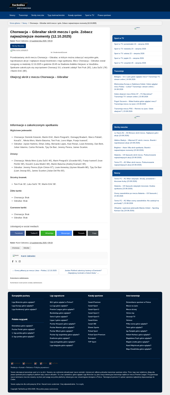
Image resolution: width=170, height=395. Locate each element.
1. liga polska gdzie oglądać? (23, 333)
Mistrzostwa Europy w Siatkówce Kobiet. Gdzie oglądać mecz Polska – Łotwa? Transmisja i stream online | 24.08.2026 (136, 86)
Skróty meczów (37, 15)
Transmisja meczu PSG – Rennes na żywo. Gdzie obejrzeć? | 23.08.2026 (133, 110)
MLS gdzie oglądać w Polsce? (61, 302)
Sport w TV (89, 15)
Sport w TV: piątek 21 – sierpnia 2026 (129, 58)
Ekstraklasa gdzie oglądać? (22, 326)
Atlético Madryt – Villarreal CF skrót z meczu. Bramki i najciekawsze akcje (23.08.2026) (135, 141)
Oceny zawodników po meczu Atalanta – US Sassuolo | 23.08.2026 (136, 194)
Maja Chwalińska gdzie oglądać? (138, 349)
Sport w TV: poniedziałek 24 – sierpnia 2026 (131, 44)
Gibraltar (26, 248)
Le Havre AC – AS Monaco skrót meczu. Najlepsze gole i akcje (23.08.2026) (136, 134)
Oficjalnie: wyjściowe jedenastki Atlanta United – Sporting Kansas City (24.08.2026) (136, 209)
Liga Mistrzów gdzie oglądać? (23, 302)
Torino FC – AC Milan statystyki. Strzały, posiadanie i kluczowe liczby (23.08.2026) (134, 180)
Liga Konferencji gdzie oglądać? (24, 309)
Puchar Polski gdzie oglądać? (23, 329)
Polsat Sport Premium (96, 335)
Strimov (129, 320)
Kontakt (22, 367)
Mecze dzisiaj (131, 309)
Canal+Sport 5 (93, 317)
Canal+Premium (94, 302)
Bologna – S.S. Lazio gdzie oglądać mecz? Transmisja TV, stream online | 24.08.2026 (137, 78)
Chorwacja (15, 248)
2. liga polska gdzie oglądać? (23, 337)
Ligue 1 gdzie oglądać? (59, 320)
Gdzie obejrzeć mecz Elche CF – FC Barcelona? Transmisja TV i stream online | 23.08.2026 (133, 95)
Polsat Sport (93, 331)
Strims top (130, 313)
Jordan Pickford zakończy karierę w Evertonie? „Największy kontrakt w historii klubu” (83, 271)
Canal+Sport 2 (93, 309)
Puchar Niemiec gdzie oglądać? (62, 327)
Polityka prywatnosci (41, 367)
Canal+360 (92, 324)
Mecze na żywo (132, 306)
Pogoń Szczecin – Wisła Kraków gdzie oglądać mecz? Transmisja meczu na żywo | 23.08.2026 (135, 102)
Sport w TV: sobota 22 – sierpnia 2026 (129, 53)
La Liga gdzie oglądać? (59, 306)
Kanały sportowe (75, 15)
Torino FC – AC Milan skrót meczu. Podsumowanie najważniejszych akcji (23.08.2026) (134, 163)
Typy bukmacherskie (56, 15)
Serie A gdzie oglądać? (59, 317)
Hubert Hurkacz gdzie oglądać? (138, 335)
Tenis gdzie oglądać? (134, 327)
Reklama (29, 367)
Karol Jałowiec (22, 41)
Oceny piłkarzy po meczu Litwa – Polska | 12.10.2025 (34, 270)
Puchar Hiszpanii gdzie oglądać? (62, 324)
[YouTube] (53, 363)
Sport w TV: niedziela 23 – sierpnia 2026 (130, 49)
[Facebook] (13, 261)
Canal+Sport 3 (93, 313)
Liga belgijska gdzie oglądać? (61, 345)
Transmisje (23, 15)
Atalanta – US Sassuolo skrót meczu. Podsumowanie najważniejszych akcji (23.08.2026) (135, 156)
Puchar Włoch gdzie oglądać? (61, 331)
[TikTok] (43, 363)
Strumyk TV (130, 317)
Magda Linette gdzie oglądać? (137, 342)
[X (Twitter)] (36, 363)
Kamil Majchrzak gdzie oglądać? (138, 345)
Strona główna (15, 23)
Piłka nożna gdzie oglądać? (137, 324)
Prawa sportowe (104, 15)
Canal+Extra (92, 320)
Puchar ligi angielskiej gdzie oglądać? (65, 335)
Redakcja (14, 367)
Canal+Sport (93, 306)
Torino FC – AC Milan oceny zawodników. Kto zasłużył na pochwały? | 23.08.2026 (136, 202)
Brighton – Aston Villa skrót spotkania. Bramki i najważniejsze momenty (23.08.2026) (132, 149)
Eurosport (92, 338)
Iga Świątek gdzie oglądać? (136, 331)
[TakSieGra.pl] (19, 8)
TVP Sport (92, 342)
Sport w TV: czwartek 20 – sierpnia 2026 (130, 63)
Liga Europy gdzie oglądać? (23, 306)
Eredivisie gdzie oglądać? (60, 338)
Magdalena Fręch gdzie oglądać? (139, 338)
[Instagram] (20, 261)
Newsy (12, 15)
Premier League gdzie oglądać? (62, 309)
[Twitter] (16, 261)
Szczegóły (80, 384)
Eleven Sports (93, 327)
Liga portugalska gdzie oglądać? (62, 342)
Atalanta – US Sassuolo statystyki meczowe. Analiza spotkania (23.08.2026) (134, 187)
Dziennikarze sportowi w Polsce (138, 302)
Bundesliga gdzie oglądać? (60, 313)
